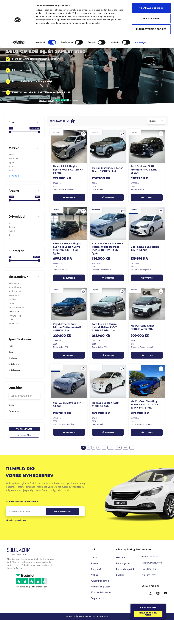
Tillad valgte (151, 18)
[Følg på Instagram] (150, 593)
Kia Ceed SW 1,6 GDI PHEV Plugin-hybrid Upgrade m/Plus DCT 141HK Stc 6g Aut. (107, 248)
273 (125, 447)
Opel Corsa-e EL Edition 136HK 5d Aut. (145, 248)
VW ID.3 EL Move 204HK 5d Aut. (67, 404)
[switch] (79, 42)
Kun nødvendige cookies (151, 29)
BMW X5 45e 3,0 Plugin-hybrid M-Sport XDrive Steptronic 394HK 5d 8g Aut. (67, 248)
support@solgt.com (152, 562)
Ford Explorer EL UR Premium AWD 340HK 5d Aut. (144, 169)
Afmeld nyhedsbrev (16, 520)
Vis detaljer (140, 42)
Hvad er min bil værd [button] (148, 614)
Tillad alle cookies (151, 8)
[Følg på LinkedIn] (157, 593)
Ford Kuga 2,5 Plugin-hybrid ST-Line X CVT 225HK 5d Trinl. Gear (104, 327)
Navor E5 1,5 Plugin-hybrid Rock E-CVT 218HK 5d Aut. (68, 169)
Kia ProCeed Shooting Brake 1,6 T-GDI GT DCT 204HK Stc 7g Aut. (144, 404)
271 (110, 447)
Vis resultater (24, 429)
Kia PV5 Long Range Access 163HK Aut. (143, 327)
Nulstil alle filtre (24, 435)
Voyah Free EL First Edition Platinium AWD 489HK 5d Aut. (67, 327)
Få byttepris (69, 197)
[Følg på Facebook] (143, 593)
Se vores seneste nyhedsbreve (22, 501)
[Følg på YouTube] (165, 593)
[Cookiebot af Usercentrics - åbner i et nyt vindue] (17, 42)
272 (118, 447)
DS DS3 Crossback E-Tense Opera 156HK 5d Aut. (107, 169)
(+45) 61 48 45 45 (150, 556)
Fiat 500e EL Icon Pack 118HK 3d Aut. (105, 404)
